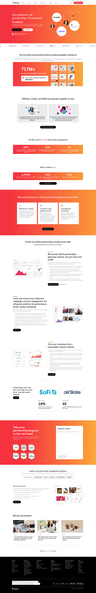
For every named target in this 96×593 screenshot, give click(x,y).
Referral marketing (27, 566)
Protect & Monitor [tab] (60, 477)
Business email (61, 440)
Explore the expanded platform (48, 127)
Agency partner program (68, 561)
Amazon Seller (26, 568)
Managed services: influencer (28, 565)
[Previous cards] (1, 398)
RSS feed (69, 584)
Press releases (53, 561)
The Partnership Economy (54, 565)
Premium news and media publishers (41, 568)
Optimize (13, 572)
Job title (71, 440)
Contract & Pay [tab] (38, 477)
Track (13, 568)
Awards (79, 568)
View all (16, 397)
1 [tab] (44, 87)
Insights (52, 560)
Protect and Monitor (15, 570)
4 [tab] (48, 87)
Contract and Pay (14, 566)
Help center (80, 570)
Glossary (52, 570)
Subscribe (37, 583)
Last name (72, 436)
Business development (27, 569)
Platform (13, 560)
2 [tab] (45, 87)
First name (60, 436)
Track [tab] (46, 477)
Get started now (28, 29)
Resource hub (47, 551)
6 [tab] (51, 87)
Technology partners (68, 564)
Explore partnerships (48, 228)
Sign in (71, 2)
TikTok (66, 584)
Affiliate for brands (53, 284)
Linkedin (54, 584)
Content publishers (39, 566)
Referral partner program (68, 566)
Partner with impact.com (69, 560)
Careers (79, 565)
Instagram (57, 584)
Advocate (13, 564)
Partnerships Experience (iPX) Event (56, 568)
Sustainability (80, 569)
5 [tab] (50, 87)
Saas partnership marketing (28, 572)
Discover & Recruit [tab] (28, 477)
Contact (77, 0)
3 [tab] (47, 87)
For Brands (26, 560)
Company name (61, 448)
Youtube (63, 584)
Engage (13, 569)
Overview (37, 561)
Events (52, 566)
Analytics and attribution (27, 573)
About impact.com (81, 561)
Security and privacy (81, 572)
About (79, 560)
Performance (14, 561)
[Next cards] (95, 398)
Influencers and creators (39, 564)
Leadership (79, 566)
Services (25, 574)
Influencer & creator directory (55, 569)
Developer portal (67, 568)
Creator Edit (26, 564)
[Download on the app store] (73, 584)
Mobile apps (38, 565)
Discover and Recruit (15, 565)
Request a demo (78, 2)
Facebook (60, 584)
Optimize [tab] (69, 477)
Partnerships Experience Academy (56, 564)
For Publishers (39, 560)
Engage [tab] (52, 477)
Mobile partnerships (27, 570)
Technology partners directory (69, 565)
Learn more (17, 330)
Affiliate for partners (63, 284)
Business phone (61, 444)
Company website (61, 452)
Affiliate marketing (26, 561)
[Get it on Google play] (80, 584)
